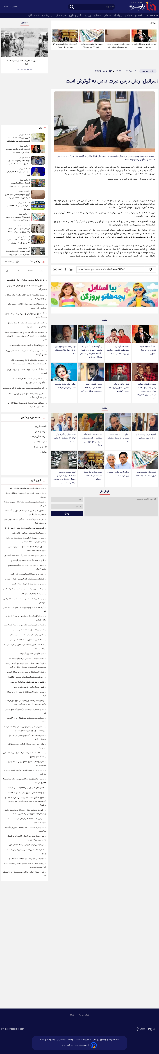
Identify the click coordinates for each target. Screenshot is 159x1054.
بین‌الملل (118, 15)
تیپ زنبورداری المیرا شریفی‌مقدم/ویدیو (26, 345)
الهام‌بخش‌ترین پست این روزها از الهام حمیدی (146, 436)
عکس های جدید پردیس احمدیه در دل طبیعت (65, 386)
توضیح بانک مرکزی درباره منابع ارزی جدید (28, 630)
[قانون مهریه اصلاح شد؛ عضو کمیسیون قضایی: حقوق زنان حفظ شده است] (38, 138)
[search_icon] (71, 7)
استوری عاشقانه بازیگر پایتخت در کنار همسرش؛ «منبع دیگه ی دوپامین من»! (92, 440)
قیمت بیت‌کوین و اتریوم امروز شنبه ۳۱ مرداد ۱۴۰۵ (24, 528)
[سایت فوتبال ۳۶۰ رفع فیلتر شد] (38, 172)
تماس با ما (14, 6)
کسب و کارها (33, 15)
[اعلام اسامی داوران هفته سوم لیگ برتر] (38, 206)
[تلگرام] (60, 269)
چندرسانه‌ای (47, 15)
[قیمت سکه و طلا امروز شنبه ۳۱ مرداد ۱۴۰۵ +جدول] (64, 36)
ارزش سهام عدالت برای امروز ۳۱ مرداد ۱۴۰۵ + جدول (24, 555)
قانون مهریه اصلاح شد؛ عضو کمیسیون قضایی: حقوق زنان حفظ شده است (18, 139)
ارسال (67, 513)
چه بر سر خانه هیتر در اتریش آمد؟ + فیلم (28, 584)
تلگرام (142, 1029)
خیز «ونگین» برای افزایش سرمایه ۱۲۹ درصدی (26, 844)
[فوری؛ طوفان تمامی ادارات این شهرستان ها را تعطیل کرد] (117, 36)
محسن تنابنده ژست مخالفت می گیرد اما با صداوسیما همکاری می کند (91, 388)
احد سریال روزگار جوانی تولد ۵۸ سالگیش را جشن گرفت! (64, 438)
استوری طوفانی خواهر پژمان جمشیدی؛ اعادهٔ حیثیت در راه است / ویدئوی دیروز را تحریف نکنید (146, 391)
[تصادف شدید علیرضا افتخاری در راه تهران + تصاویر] (144, 36)
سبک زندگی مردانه (38, 436)
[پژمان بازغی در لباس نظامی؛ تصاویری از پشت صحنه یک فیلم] (118, 372)
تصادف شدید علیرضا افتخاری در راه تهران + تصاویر (144, 46)
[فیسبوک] (65, 269)
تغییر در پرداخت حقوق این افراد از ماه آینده (27, 682)
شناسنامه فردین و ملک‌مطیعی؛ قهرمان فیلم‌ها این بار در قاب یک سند (118, 350)
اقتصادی (139, 15)
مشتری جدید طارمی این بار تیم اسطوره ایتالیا (27, 635)
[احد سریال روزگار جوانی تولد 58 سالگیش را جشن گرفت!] (64, 422)
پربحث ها (9, 262)
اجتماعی (108, 15)
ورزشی (88, 15)
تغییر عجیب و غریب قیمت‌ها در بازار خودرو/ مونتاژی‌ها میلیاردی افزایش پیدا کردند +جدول (64, 478)
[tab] (31, 69)
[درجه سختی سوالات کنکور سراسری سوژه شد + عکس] (38, 161)
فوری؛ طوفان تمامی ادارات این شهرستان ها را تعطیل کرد (117, 46)
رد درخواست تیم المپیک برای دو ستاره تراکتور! (26, 677)
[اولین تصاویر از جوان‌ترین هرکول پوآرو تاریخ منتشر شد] (64, 334)
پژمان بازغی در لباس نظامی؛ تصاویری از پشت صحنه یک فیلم (119, 388)
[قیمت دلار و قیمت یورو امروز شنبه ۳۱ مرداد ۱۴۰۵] (91, 36)
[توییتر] (55, 269)
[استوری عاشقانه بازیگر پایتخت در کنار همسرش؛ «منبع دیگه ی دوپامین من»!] (91, 422)
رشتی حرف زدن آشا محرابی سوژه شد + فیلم (27, 574)
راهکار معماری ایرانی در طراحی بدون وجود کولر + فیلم (23, 589)
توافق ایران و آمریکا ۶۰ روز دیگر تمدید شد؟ (25, 61)
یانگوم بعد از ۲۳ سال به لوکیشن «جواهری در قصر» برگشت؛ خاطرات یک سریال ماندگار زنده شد (91, 352)
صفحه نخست (152, 15)
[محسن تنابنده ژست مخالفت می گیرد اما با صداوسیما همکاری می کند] (91, 372)
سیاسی (128, 15)
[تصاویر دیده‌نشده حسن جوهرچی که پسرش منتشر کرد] (118, 422)
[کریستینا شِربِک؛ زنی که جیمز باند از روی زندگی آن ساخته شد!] (38, 229)
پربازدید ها (35, 262)
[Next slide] (44, 43)
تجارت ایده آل (40, 442)
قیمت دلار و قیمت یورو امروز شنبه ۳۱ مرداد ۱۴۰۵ (91, 46)
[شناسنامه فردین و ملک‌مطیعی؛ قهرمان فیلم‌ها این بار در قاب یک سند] (118, 334)
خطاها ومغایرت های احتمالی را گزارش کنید (28, 533)
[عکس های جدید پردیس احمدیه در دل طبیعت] (64, 372)
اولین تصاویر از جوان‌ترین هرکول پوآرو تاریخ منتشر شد (65, 350)
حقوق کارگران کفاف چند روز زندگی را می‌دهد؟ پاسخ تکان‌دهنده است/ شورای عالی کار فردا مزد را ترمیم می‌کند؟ (25, 801)
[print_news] (71, 269)
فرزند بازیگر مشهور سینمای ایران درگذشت (118, 474)
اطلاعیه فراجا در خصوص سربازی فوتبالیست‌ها (26, 658)
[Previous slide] (4, 43)
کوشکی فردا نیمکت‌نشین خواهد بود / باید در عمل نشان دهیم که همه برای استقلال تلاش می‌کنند (19, 185)
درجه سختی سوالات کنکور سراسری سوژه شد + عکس (19, 162)
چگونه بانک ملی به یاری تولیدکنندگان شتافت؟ (26, 792)
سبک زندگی (60, 15)
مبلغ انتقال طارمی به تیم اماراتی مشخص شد (27, 488)
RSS (6, 6)
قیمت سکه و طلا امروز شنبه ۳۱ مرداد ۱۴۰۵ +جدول (65, 46)
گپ (154, 1029)
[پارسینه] (140, 6)
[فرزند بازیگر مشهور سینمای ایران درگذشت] (118, 460)
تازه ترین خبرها (40, 447)
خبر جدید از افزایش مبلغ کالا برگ (31, 594)
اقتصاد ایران (41, 426)
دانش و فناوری (76, 15)
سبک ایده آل (41, 431)
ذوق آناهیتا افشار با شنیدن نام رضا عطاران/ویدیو (25, 672)
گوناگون (152, 23)
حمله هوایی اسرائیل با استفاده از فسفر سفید (26, 639)
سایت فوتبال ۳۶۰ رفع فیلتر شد (18, 173)
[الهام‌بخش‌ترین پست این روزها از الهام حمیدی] (145, 422)
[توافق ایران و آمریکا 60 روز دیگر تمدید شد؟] (24, 42)
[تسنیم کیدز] (104, 295)
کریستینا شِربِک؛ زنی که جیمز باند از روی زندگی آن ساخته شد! (18, 230)
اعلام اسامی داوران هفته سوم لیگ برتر (18, 207)
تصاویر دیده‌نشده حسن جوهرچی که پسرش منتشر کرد (118, 438)
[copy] (150, 269)
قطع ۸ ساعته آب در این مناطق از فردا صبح (27, 560)
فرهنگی (97, 15)
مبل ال (44, 452)
